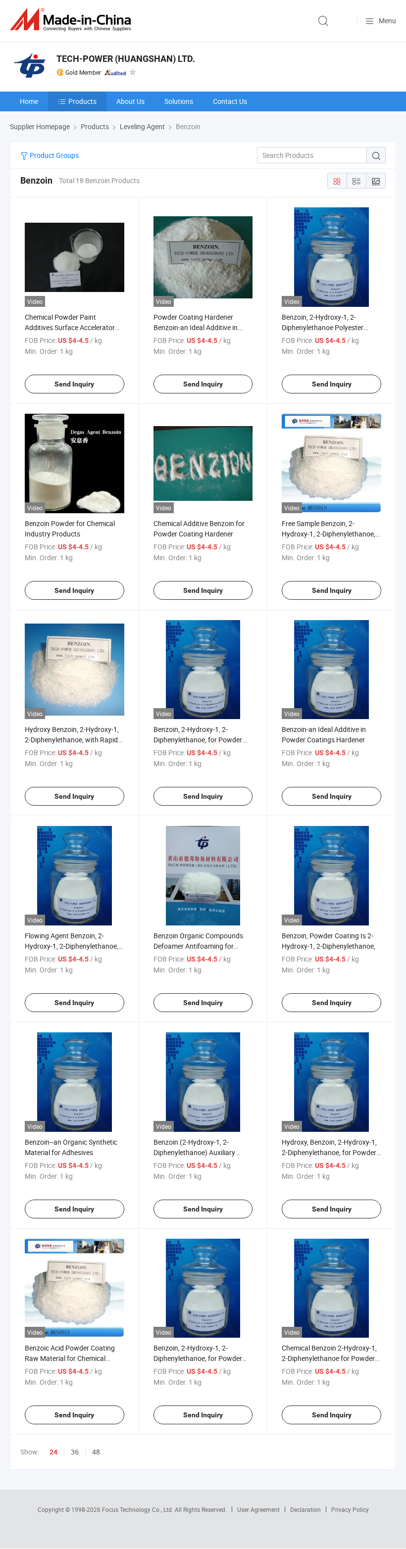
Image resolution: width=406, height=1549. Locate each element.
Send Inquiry (74, 384)
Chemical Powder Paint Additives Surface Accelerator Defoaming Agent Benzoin (70, 327)
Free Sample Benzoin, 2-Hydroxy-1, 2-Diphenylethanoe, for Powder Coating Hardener (328, 534)
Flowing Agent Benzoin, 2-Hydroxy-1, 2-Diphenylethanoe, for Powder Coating (71, 946)
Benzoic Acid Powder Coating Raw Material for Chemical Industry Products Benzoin (70, 1358)
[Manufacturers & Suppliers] (72, 19)
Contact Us (230, 101)
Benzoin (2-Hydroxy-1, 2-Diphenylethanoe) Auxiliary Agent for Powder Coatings (195, 1152)
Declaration (305, 1509)
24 (53, 1452)
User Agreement (258, 1509)
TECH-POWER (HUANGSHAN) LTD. (125, 58)
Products (82, 101)
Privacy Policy (350, 1509)
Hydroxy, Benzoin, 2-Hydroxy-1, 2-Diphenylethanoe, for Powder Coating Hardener (329, 1152)
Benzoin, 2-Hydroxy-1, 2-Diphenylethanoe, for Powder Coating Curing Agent (197, 1358)
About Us (130, 101)
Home (29, 101)
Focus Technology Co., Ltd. (138, 1509)
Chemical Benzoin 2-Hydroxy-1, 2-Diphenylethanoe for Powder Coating (329, 1358)
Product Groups (53, 155)
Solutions (178, 101)
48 (96, 1451)
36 (75, 1451)
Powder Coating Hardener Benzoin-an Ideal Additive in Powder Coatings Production (197, 327)
